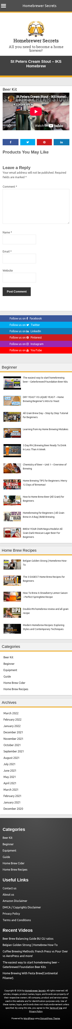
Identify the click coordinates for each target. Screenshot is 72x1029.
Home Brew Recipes (15, 689)
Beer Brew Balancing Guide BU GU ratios (28, 938)
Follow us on (26, 318)
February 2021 (12, 795)
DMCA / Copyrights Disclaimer (22, 907)
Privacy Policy (11, 913)
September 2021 (13, 751)
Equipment (10, 670)
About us (8, 894)
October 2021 (12, 745)
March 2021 (11, 789)
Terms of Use (55, 1008)
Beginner (9, 663)
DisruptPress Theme (50, 1018)
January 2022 (12, 726)
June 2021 (9, 770)
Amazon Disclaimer (15, 900)
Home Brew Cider (14, 682)
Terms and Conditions (17, 920)
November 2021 (13, 738)
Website (8, 270)
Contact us (9, 888)
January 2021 (12, 802)
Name (7, 232)
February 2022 (12, 719)
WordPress (29, 1018)
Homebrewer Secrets (39, 6)
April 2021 (9, 783)
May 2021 (9, 776)
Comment (10, 186)
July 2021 (9, 764)
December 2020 (13, 808)
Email (7, 251)
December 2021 (13, 732)
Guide (7, 676)
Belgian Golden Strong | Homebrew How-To (30, 944)
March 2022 (11, 713)
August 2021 (11, 757)
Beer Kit (10, 89)
